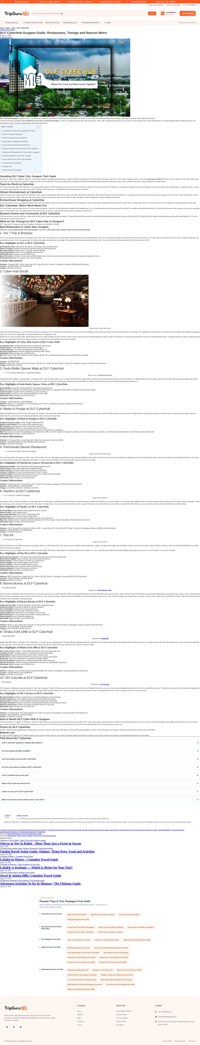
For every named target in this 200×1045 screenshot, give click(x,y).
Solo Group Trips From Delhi (129, 914)
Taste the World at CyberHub (12, 134)
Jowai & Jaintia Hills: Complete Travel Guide (30, 875)
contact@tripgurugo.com (188, 22)
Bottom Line (8, 166)
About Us (80, 1014)
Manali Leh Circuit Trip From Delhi (129, 970)
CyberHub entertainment (20, 830)
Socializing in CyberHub (36, 832)
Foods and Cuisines (7, 30)
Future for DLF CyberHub (12, 163)
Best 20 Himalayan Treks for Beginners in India (24, 834)
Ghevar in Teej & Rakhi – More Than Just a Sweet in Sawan (40, 843)
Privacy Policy (121, 1021)
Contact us (80, 1021)
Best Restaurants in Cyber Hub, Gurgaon (17, 156)
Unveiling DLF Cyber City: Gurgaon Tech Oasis (19, 131)
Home (2, 28)
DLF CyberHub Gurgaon (53, 830)
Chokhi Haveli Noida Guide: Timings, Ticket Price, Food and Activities (47, 851)
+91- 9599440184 (164, 1012)
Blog (8, 28)
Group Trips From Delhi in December (81, 932)
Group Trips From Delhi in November (141, 927)
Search (152, 13)
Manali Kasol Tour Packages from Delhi (114, 957)
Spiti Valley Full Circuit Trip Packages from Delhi (85, 984)
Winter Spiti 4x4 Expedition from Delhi (81, 989)
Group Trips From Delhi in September (81, 927)
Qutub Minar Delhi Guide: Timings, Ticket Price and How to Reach (31, 836)
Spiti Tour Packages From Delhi (79, 940)
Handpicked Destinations (91, 22)
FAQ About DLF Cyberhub (13, 170)
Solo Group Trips (53, 22)
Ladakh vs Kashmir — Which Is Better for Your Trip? (36, 867)
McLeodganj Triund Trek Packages (116, 952)
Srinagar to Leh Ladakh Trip (103, 970)
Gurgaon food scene (131, 830)
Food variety (119, 830)
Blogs (109, 22)
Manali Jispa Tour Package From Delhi (81, 962)
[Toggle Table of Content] (37, 127)
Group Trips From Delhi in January (110, 932)
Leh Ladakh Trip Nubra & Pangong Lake (82, 980)
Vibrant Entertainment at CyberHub (15, 138)
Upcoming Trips (13, 22)
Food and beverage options (105, 830)
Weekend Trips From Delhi (33, 22)
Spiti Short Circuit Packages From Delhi (120, 984)
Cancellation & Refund (123, 1011)
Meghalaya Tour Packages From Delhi (137, 940)
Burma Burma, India (104, 590)
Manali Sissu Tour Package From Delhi (113, 962)
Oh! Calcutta (105, 684)
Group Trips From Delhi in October (111, 927)
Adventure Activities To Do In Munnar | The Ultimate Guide (40, 883)
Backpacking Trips (70, 22)
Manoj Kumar (7, 37)
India (13, 28)
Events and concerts (69, 830)
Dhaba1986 (104, 638)
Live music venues (157, 830)
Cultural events (5, 830)
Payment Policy (121, 1014)
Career (79, 1025)
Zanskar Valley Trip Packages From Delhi (82, 975)
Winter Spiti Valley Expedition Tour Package (116, 980)
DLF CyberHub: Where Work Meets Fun (16, 145)
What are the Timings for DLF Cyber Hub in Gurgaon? (21, 152)
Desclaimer (120, 1025)
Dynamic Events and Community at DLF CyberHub (20, 148)
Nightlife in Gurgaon (171, 830)
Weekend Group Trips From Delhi (102, 914)
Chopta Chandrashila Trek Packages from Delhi (111, 948)
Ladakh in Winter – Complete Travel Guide (29, 859)
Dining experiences (36, 830)
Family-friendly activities (86, 830)
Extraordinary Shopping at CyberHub (15, 141)
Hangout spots (144, 830)
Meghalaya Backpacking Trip (78, 970)
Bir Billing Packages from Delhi (79, 948)
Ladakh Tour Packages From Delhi (107, 940)
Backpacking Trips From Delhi (78, 919)
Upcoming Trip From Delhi (77, 914)
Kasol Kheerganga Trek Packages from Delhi (83, 952)
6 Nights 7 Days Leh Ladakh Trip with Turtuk (117, 975)
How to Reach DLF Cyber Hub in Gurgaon (17, 159)
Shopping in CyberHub (18, 832)
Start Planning (187, 13)
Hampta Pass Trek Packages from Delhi (81, 957)
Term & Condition (122, 1018)
